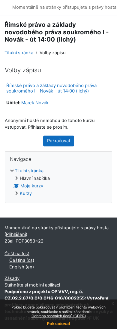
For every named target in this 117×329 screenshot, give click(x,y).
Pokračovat (58, 323)
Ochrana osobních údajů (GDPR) (59, 316)
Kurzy (26, 193)
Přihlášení (16, 234)
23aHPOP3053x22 (24, 241)
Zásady (12, 278)
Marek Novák (35, 102)
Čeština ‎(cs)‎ (16, 253)
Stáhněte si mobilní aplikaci (32, 285)
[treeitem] (58, 182)
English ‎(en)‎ (21, 267)
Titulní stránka (18, 52)
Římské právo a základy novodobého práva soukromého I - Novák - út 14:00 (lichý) (51, 88)
